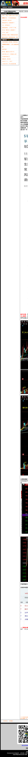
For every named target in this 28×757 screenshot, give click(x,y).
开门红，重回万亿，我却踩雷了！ (9, 30)
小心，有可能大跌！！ (6, 25)
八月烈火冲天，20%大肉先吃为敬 (9, 63)
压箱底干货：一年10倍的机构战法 (9, 17)
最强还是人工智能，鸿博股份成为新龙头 (10, 35)
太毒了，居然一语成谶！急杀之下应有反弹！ (10, 16)
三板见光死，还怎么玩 (6, 20)
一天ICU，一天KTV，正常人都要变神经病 (10, 45)
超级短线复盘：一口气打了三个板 (9, 27)
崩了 (3, 46)
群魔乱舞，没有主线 (6, 59)
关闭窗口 (11, 721)
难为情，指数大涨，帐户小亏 (8, 51)
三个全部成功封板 (24, 717)
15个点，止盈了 (5, 32)
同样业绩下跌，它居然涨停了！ (8, 22)
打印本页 (5, 721)
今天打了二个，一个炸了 (7, 61)
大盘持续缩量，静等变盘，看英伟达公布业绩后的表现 (10, 42)
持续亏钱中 (4, 49)
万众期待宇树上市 (6, 56)
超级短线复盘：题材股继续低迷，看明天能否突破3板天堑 (10, 38)
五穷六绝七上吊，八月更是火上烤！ (9, 54)
